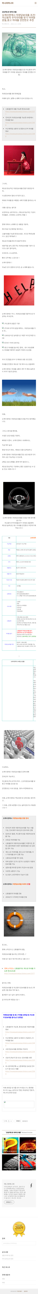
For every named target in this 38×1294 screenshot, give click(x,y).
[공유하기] (8, 1121)
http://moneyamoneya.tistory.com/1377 (19, 973)
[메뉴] (35, 3)
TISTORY (19, 1291)
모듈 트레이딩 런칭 (7, 1255)
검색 (34, 1243)
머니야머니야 (7, 3)
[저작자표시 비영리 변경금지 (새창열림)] (25, 1121)
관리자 (25, 1291)
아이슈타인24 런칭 (7, 1259)
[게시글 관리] (11, 1121)
